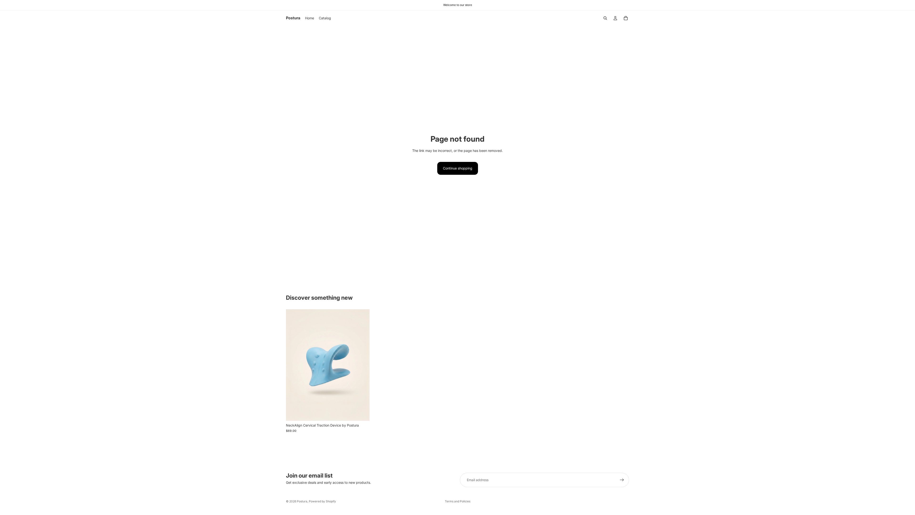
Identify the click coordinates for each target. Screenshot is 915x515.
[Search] (605, 18)
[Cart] (625, 18)
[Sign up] (622, 480)
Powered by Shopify (322, 501)
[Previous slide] (293, 365)
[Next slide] (362, 365)
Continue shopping (457, 168)
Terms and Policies (457, 501)
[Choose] (362, 413)
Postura (302, 501)
